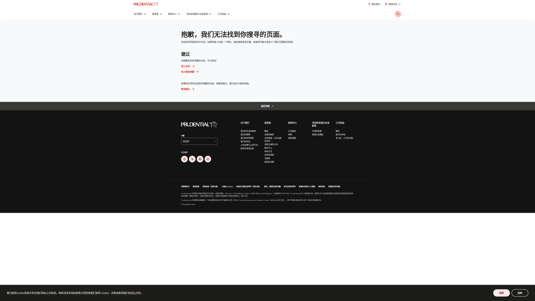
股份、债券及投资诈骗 (272, 186)
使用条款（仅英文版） (211, 186)
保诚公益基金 (317, 134)
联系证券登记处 (247, 148)
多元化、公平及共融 (344, 138)
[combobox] (393, 4)
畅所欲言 (321, 186)
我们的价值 (340, 134)
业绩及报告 (269, 134)
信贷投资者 (269, 154)
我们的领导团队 (247, 138)
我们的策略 (245, 134)
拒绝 (520, 292)
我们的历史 (245, 141)
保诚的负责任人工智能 (307, 186)
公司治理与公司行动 (249, 145)
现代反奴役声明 (289, 186)
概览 (266, 131)
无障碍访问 (185, 186)
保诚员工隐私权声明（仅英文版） (248, 186)
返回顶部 (265, 106)
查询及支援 (269, 161)
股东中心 (268, 147)
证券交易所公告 (271, 144)
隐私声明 (136, 293)
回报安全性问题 (334, 186)
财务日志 (268, 151)
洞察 (290, 134)
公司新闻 (292, 131)
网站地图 (196, 186)
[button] (140, 14)
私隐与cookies (227, 186)
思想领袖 (292, 138)
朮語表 (267, 158)
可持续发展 (317, 131)
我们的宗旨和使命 (248, 131)
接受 (501, 292)
